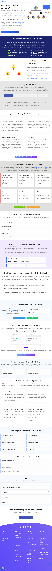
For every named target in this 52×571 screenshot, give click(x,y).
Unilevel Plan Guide (32, 533)
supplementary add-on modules (41, 167)
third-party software (11, 310)
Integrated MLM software (18, 22)
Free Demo (42, 536)
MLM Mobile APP (19, 562)
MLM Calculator (43, 538)
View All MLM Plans (32, 550)
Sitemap (5, 543)
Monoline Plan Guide (32, 544)
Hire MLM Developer (44, 552)
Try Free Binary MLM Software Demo (9, 31)
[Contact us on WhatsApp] (20, 527)
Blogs (41, 533)
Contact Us (5, 536)
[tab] (8, 95)
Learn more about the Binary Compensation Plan (37, 78)
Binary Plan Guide (31, 536)
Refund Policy (6, 540)
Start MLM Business (44, 554)
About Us (5, 533)
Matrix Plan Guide (31, 538)
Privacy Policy (6, 538)
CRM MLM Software (20, 556)
